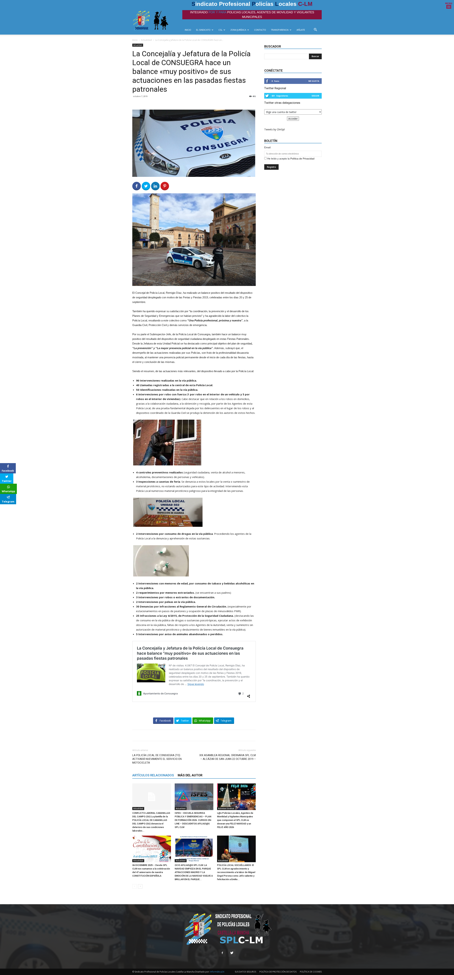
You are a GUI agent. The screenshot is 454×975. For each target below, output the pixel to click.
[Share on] (3, 508)
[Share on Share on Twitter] (146, 186)
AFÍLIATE (301, 29)
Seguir (315, 95)
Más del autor (190, 775)
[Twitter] (231, 953)
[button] (316, 30)
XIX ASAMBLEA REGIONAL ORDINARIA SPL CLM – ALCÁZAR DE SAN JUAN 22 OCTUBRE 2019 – (227, 757)
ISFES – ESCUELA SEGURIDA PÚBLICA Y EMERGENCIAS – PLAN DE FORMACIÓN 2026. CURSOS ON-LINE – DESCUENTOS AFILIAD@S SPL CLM (193, 820)
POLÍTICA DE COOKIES (311, 971)
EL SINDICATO (203, 29)
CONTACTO (260, 29)
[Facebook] (222, 953)
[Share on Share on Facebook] (136, 186)
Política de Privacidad (302, 158)
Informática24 (217, 971)
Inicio (135, 40)
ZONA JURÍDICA (238, 29)
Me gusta (313, 81)
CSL (220, 29)
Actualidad (146, 40)
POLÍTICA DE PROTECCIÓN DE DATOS (278, 971)
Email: (267, 147)
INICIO (188, 29)
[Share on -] (155, 186)
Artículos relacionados (153, 775)
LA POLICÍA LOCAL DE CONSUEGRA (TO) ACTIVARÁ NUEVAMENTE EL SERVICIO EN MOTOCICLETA (157, 759)
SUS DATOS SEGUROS (245, 971)
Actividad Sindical (226, 808)
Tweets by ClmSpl (274, 129)
